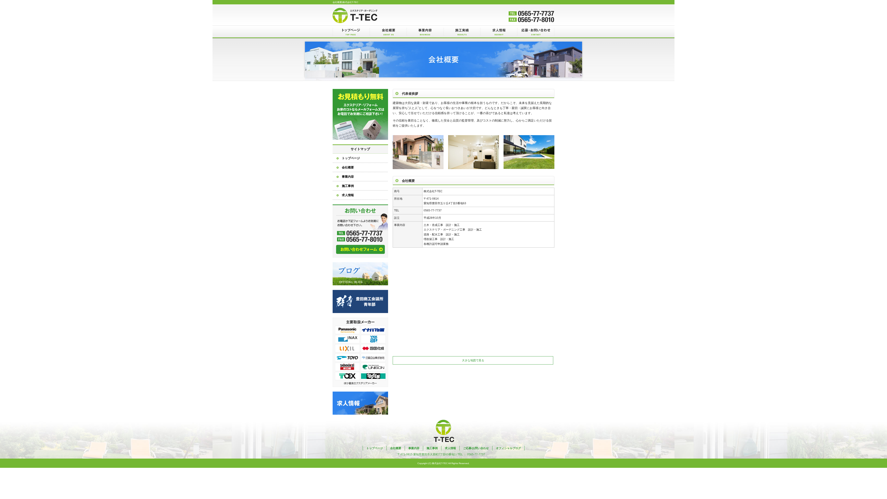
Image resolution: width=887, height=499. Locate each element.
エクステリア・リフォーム (360, 114)
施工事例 (462, 31)
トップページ (351, 31)
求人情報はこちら (360, 403)
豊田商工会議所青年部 (360, 301)
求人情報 (498, 31)
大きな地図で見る (473, 360)
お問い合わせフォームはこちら (360, 231)
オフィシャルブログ (360, 273)
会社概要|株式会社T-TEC (345, 2)
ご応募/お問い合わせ (535, 31)
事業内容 (425, 31)
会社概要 (388, 31)
